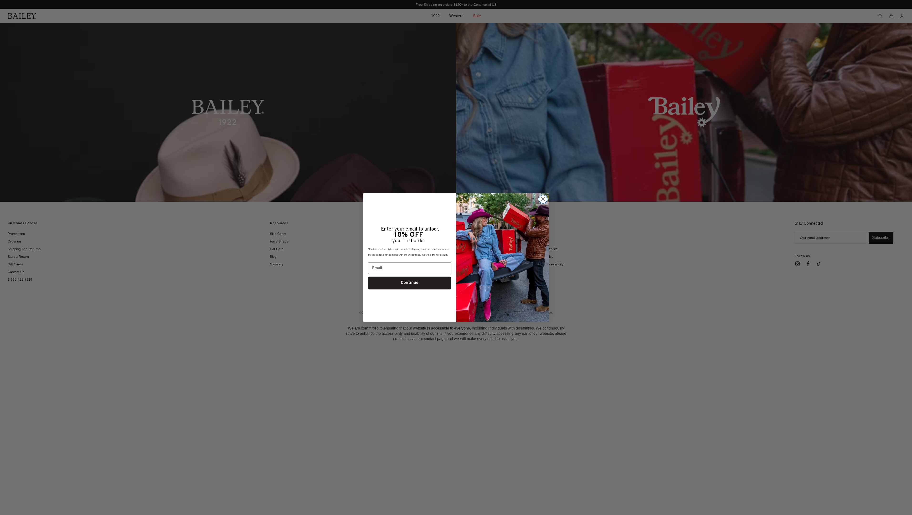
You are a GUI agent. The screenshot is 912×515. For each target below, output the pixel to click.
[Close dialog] (543, 199)
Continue (409, 283)
